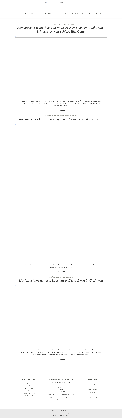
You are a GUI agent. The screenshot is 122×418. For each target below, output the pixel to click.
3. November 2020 (50, 115)
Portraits (92, 392)
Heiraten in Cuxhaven (67, 24)
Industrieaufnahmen (92, 397)
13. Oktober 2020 (54, 277)
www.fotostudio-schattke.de (29, 393)
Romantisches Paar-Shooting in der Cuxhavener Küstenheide (61, 119)
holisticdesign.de (66, 415)
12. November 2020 (54, 24)
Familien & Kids (92, 389)
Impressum (55, 413)
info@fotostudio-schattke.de (31, 391)
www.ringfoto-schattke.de (29, 395)
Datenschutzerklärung (64, 413)
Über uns (92, 384)
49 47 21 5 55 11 (31, 388)
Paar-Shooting (72, 115)
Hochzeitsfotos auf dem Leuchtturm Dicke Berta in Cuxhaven (61, 280)
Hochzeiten (92, 386)
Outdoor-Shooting (62, 115)
